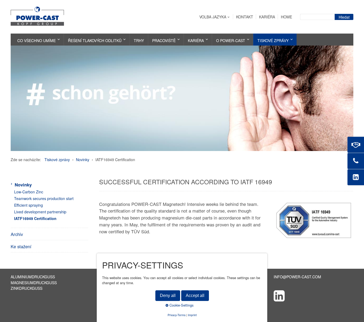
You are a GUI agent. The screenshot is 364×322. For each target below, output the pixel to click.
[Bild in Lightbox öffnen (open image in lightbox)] (313, 220)
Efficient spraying (28, 205)
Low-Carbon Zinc (28, 191)
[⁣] (313, 295)
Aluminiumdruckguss (33, 276)
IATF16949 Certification (35, 218)
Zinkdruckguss (26, 288)
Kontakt (244, 16)
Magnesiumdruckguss (34, 282)
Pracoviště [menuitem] (164, 40)
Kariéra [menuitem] (196, 40)
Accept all (195, 295)
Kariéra (267, 16)
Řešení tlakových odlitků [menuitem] (95, 40)
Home (286, 16)
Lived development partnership (40, 211)
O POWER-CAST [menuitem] (230, 40)
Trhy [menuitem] (139, 40)
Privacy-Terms (176, 315)
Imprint (192, 315)
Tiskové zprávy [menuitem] (273, 40)
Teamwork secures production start (44, 198)
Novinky (23, 184)
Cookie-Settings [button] (180, 305)
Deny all (168, 295)
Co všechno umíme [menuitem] (36, 40)
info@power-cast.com (297, 276)
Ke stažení (21, 246)
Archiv (17, 234)
